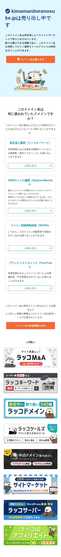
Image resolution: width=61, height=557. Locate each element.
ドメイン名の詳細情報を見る (30, 325)
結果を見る (30, 165)
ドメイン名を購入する (32, 59)
